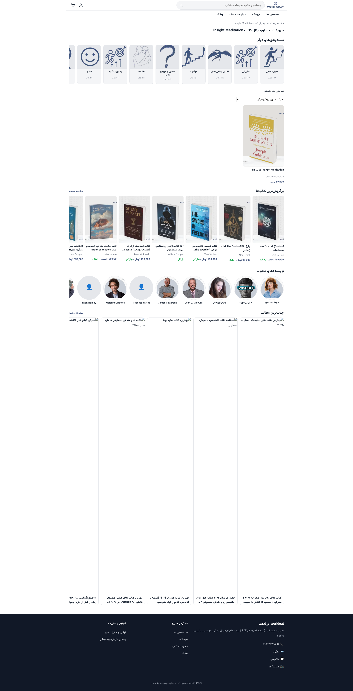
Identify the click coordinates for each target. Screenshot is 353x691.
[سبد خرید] (72, 5)
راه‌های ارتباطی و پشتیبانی (113, 639)
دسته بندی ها (273, 15)
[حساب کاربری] (81, 5)
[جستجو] (181, 5)
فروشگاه (256, 15)
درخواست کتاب (237, 15)
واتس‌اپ (277, 659)
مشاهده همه (76, 191)
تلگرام (278, 652)
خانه (282, 23)
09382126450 (273, 644)
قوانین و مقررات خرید (115, 633)
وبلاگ (220, 15)
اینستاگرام (276, 666)
